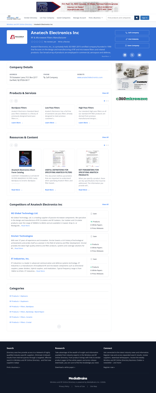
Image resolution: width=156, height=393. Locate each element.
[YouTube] (139, 55)
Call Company (133, 33)
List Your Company (47, 18)
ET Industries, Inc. (20, 258)
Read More (16, 190)
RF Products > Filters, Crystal (20, 322)
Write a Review (64, 42)
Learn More (16, 123)
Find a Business (95, 18)
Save (95, 214)
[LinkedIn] (125, 55)
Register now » (109, 367)
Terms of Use (80, 386)
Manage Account (79, 18)
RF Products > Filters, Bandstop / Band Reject (27, 312)
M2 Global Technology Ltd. (24, 213)
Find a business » (13, 367)
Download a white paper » (65, 367)
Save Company (133, 45)
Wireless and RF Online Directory (19, 24)
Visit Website (133, 39)
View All (105, 93)
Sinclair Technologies (22, 236)
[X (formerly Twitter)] (132, 55)
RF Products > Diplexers (19, 296)
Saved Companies (63, 18)
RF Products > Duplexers (19, 301)
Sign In (144, 18)
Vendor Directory (30, 18)
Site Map (93, 386)
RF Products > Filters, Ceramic (21, 317)
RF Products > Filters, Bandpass (22, 306)
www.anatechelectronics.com (90, 77)
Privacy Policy (64, 386)
